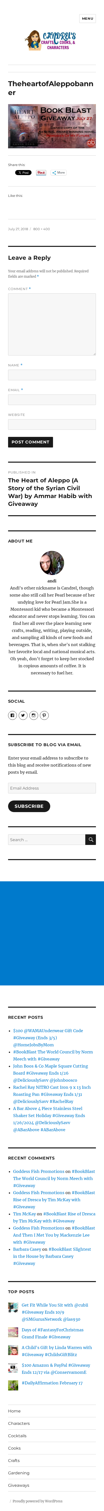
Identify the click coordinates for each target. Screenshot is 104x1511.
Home (14, 1411)
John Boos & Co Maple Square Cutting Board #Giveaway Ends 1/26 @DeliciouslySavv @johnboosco (50, 1073)
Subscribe (29, 806)
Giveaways (18, 1485)
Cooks (14, 1448)
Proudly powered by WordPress (38, 1501)
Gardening (19, 1473)
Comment (19, 289)
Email (15, 390)
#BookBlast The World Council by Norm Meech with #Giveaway (54, 1178)
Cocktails (17, 1435)
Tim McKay (24, 1213)
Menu (87, 18)
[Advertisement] (52, 933)
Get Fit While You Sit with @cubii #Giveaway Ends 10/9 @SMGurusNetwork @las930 (55, 1312)
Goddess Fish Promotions (38, 1171)
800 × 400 (41, 229)
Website (16, 415)
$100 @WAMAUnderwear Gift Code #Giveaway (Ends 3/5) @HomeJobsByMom (48, 1037)
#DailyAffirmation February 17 (52, 1382)
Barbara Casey (27, 1249)
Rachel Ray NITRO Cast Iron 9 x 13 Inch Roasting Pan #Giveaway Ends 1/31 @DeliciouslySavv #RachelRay (52, 1094)
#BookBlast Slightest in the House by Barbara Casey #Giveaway (52, 1256)
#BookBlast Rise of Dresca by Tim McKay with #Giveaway (54, 1199)
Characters (19, 1423)
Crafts (14, 1460)
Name (15, 365)
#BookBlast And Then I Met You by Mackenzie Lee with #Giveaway (54, 1235)
